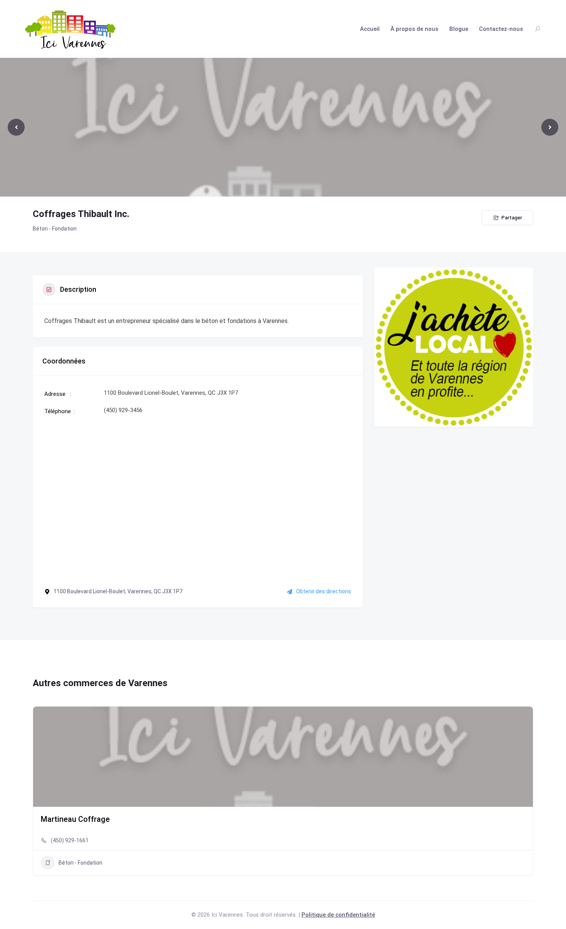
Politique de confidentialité (338, 914)
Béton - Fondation (55, 229)
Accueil (370, 28)
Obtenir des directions (323, 591)
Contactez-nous (501, 28)
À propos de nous (414, 28)
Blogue (458, 28)
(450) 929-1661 (70, 840)
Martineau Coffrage (75, 819)
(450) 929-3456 (123, 410)
